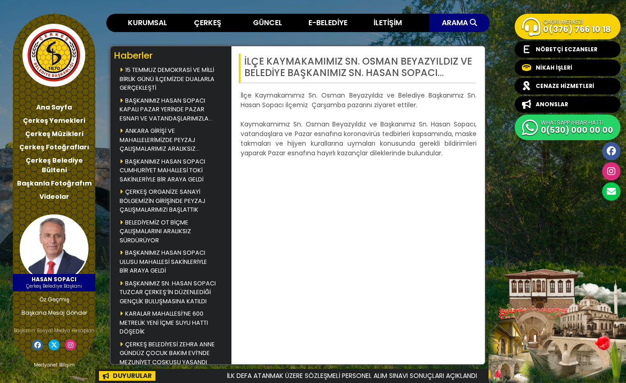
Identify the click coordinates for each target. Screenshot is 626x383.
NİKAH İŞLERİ (554, 67)
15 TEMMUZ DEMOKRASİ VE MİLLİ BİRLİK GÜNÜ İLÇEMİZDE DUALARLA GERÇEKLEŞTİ (167, 79)
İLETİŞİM (387, 22)
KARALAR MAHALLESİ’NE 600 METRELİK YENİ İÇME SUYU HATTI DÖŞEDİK (164, 322)
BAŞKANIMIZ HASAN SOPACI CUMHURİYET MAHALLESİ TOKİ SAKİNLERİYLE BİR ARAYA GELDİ (162, 170)
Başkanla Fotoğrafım (54, 183)
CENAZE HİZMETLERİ (565, 86)
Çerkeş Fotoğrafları (54, 147)
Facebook (611, 151)
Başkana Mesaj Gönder (54, 313)
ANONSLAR (552, 104)
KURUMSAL (147, 22)
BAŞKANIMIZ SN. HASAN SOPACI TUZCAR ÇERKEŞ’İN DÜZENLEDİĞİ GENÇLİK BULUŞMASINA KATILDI (168, 292)
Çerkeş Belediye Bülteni (54, 165)
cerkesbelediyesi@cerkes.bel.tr (611, 191)
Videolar (54, 196)
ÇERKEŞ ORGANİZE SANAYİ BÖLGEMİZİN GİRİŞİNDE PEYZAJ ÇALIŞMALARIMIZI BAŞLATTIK (162, 200)
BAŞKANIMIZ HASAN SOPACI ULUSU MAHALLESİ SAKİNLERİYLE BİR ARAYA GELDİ (163, 261)
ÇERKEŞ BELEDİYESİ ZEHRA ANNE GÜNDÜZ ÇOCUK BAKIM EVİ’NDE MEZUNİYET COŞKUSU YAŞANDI (167, 353)
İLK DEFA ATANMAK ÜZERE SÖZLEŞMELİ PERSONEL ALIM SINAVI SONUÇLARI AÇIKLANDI (338, 375)
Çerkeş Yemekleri (54, 120)
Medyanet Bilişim (54, 364)
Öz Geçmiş (54, 299)
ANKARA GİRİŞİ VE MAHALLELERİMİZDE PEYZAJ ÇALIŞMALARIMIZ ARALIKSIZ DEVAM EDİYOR (158, 140)
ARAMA (456, 22)
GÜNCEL (267, 22)
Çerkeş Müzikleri (54, 133)
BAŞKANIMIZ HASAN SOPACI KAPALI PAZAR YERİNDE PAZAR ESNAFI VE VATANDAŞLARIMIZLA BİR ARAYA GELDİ (164, 110)
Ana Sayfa (54, 107)
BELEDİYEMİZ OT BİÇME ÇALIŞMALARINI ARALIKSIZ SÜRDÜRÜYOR (155, 231)
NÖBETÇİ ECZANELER (567, 49)
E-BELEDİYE (327, 22)
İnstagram (611, 171)
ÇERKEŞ (207, 22)
